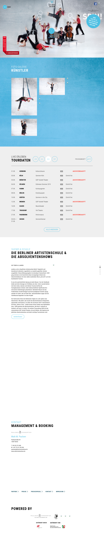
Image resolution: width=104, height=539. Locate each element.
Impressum (60, 491)
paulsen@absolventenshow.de (19, 449)
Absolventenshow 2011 (49, 377)
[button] (17, 317)
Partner (14, 491)
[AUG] (48, 161)
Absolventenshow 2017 (49, 354)
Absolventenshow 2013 (77, 366)
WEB (61, 171)
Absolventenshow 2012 (22, 377)
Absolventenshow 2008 (47, 388)
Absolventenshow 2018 (22, 354)
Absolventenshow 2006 (22, 399)
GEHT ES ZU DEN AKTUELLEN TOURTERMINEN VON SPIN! (93, 21)
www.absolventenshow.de (18, 451)
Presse (24, 491)
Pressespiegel (36, 491)
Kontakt (49, 491)
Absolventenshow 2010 (77, 377)
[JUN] (35, 161)
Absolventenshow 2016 (77, 354)
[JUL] (42, 161)
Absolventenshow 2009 (22, 388)
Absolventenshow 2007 (77, 388)
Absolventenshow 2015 (22, 366)
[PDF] (89, 161)
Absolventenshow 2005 (47, 399)
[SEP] (55, 161)
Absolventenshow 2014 (49, 366)
